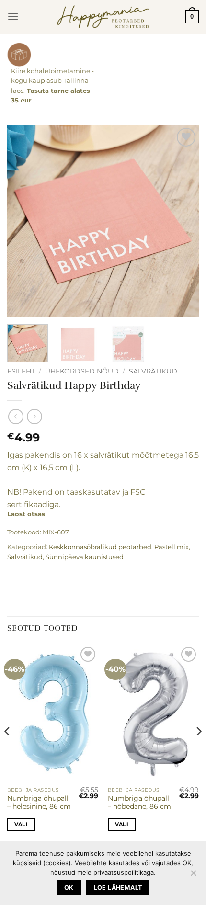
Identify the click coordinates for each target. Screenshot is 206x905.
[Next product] (15, 416)
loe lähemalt (118, 887)
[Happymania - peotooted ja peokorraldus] (103, 16)
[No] (193, 875)
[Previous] (23, 221)
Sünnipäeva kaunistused (85, 557)
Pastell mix (171, 547)
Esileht (21, 371)
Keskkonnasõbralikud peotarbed (100, 547)
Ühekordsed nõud (82, 371)
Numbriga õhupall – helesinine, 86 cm (39, 802)
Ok (69, 887)
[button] (13, 16)
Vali (21, 824)
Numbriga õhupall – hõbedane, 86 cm (139, 802)
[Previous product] (34, 416)
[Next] (183, 221)
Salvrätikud (153, 371)
